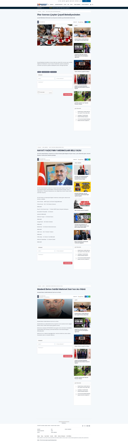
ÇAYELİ (65, 4)
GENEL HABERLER (77, 4)
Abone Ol (75, 22)
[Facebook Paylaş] (85, 22)
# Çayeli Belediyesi (45, 71)
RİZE (68, 4)
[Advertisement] (32, 25)
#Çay (39, 71)
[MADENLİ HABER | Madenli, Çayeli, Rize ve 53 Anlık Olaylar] (42, 4)
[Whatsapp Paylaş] (89, 22)
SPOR (71, 4)
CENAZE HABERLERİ (85, 4)
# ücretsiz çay (53, 71)
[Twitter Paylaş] (87, 22)
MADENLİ (51, 4)
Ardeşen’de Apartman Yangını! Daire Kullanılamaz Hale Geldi (60, 7)
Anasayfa (39, 11)
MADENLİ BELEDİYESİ (58, 4)
